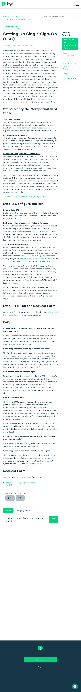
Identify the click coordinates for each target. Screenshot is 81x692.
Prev (9, 510)
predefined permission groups (36, 258)
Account (15, 16)
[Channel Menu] (75, 686)
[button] (77, 4)
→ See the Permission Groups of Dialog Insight (24, 196)
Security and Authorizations (19, 19)
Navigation (12, 26)
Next (53, 519)
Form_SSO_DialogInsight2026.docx (20, 483)
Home (6, 16)
